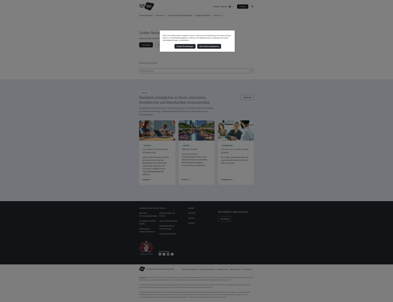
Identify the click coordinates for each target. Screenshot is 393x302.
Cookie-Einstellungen (185, 46)
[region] (197, 41)
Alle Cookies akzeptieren (209, 46)
